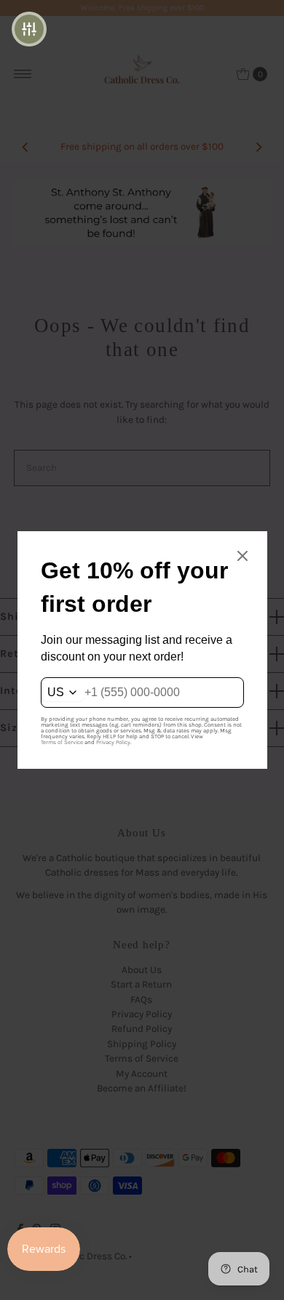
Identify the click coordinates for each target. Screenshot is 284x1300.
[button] (29, 29)
